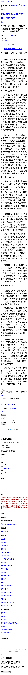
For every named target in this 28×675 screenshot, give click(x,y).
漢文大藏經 (4, 531)
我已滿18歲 (3, 672)
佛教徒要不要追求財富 (13, 49)
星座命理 (13, 35)
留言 (13, 404)
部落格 (5, 40)
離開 (9, 672)
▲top (2, 411)
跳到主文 (3, 22)
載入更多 (3, 414)
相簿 (5, 38)
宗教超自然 (13, 409)
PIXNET (7, 650)
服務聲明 (17, 651)
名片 (5, 42)
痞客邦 (9, 404)
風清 (2, 395)
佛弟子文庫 (4, 582)
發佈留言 (3, 424)
